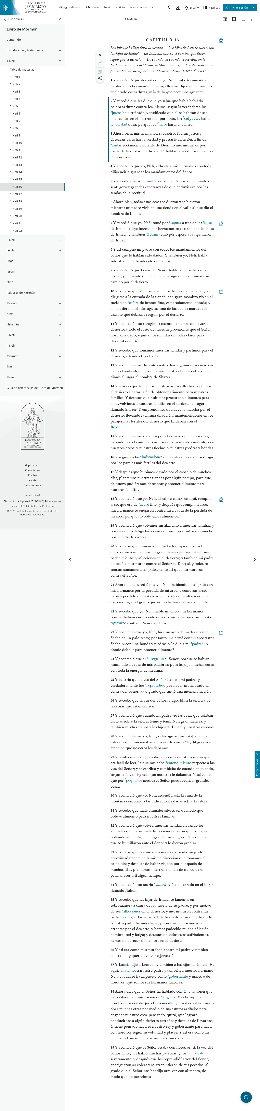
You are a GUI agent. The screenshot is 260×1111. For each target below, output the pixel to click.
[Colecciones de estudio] (225, 19)
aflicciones (131, 911)
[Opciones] (252, 19)
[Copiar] (100, 71)
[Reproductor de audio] (246, 1097)
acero (144, 504)
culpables (192, 118)
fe (188, 742)
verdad (121, 124)
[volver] (5, 19)
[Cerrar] (100, 55)
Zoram (152, 234)
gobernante (178, 976)
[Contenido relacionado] (243, 19)
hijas (208, 222)
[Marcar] (100, 63)
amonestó (196, 1053)
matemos (128, 970)
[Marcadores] (234, 19)
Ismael (160, 884)
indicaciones (152, 457)
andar (117, 145)
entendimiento (179, 762)
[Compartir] (100, 78)
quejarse (119, 623)
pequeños (134, 780)
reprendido (155, 685)
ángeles (169, 997)
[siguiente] (254, 560)
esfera (134, 302)
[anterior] (71, 560)
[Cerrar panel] (60, 19)
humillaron (152, 181)
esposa (175, 222)
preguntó (156, 658)
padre (197, 643)
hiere (162, 124)
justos (116, 112)
